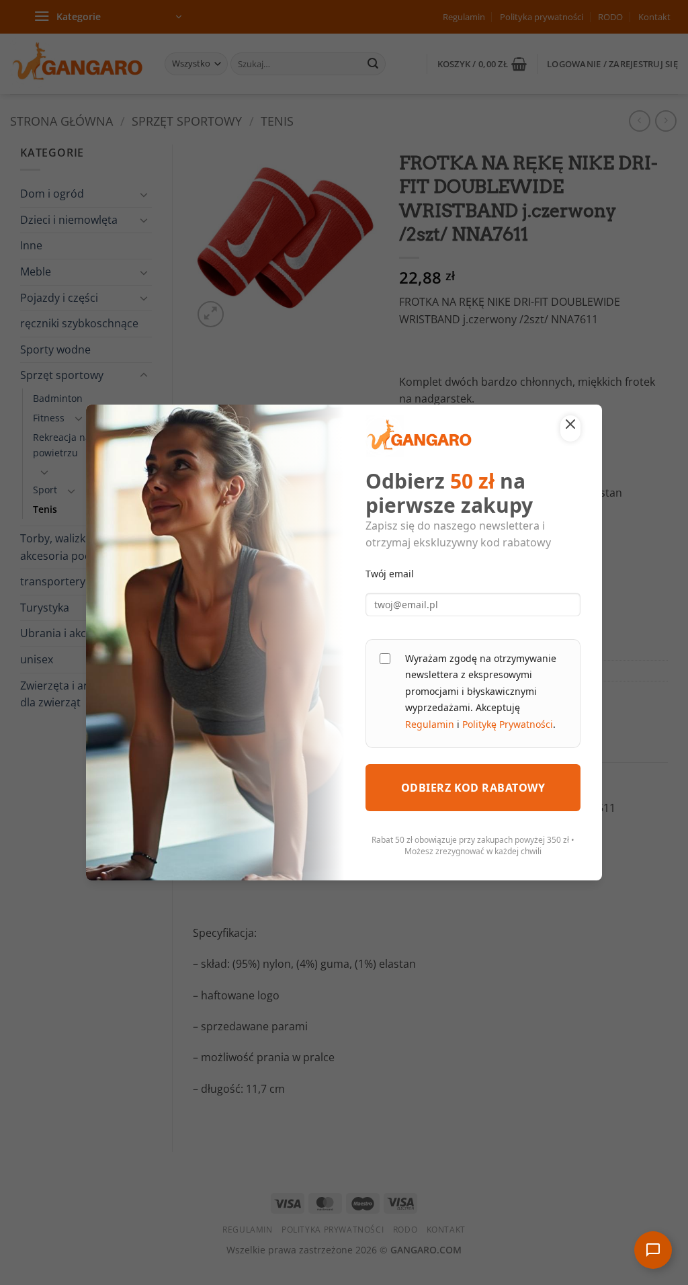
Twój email (390, 573)
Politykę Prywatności (507, 724)
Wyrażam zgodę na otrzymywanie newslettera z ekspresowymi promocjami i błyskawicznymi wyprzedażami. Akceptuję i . (480, 691)
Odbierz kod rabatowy (473, 787)
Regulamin (429, 724)
